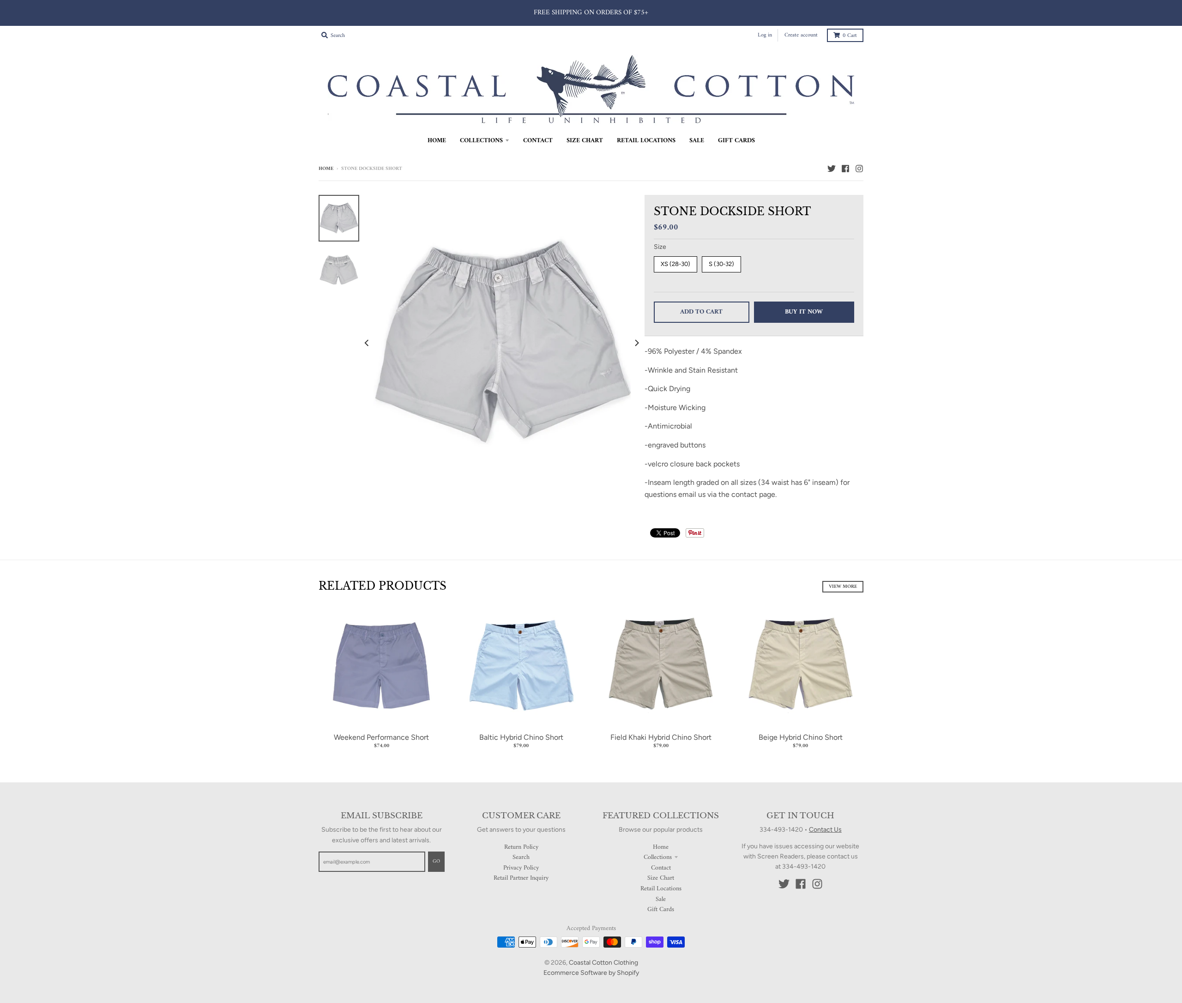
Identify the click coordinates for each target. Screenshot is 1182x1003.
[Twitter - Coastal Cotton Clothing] (831, 168)
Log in (765, 35)
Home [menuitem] (437, 140)
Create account (801, 35)
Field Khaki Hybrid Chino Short (661, 737)
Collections (658, 857)
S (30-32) (721, 263)
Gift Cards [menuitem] (736, 140)
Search (521, 857)
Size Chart (660, 878)
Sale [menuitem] (696, 140)
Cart (850, 36)
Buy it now (804, 312)
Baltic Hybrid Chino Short (521, 737)
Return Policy (521, 847)
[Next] (636, 343)
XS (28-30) (675, 263)
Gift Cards (660, 909)
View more (843, 586)
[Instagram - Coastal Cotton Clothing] (859, 168)
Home (326, 168)
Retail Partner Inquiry (521, 878)
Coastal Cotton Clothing (603, 963)
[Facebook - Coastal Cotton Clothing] (845, 168)
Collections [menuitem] (481, 140)
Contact (661, 868)
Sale (661, 899)
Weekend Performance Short (381, 737)
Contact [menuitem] (538, 140)
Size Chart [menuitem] (585, 140)
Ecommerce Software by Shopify (591, 973)
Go (436, 861)
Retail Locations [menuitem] (646, 140)
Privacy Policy (521, 868)
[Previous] (367, 343)
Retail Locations (660, 888)
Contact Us (825, 830)
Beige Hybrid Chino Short (801, 737)
